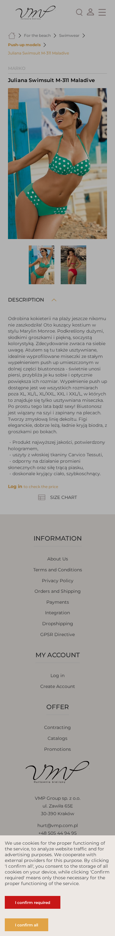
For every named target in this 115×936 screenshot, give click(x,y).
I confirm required (32, 902)
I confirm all (26, 925)
